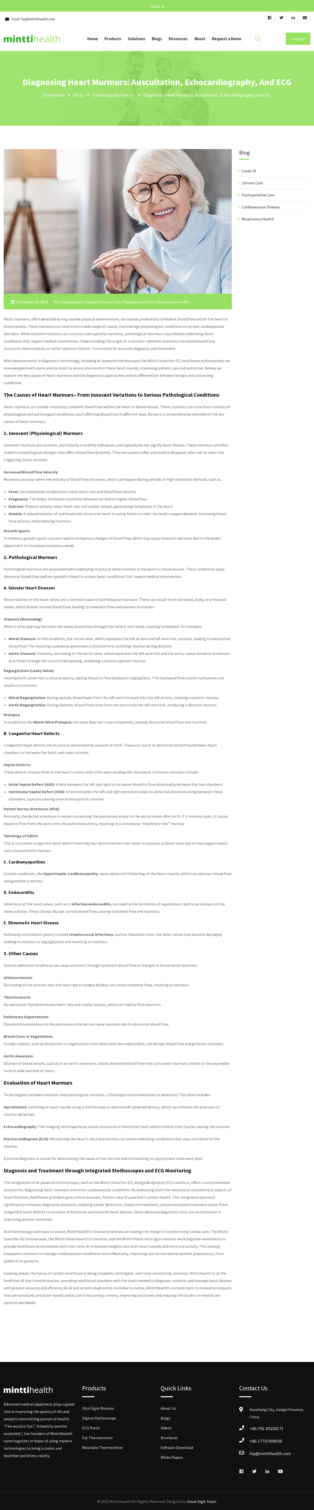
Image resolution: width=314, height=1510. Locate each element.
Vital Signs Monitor (98, 1408)
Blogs (157, 38)
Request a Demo (226, 38)
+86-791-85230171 (266, 1428)
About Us (168, 1408)
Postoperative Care (138, 301)
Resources (178, 38)
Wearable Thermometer (102, 1447)
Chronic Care (109, 301)
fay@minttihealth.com (38, 19)
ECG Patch (91, 1427)
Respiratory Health (172, 301)
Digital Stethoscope (99, 1418)
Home (92, 38)
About (199, 38)
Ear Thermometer (97, 1437)
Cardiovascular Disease (78, 301)
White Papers (172, 1457)
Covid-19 (157, 6)
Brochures (169, 1437)
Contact (298, 38)
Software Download (177, 1447)
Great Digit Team (201, 1501)
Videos (166, 1427)
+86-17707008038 (265, 1441)
